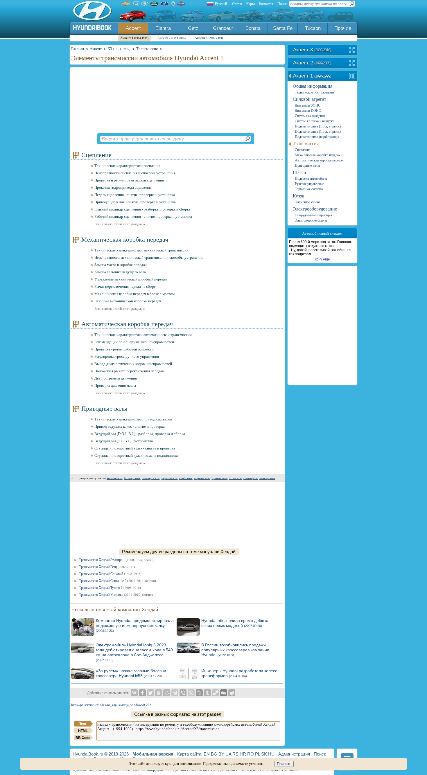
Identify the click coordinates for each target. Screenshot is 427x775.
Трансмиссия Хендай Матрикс (116, 595)
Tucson (313, 28)
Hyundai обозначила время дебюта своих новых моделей (234, 623)
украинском (169, 478)
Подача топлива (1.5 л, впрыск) (318, 132)
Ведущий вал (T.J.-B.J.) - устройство (123, 441)
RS (235, 753)
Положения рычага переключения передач (129, 371)
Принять (284, 764)
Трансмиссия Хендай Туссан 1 (110, 588)
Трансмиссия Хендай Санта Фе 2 (117, 581)
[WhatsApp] (191, 692)
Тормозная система (309, 189)
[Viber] (183, 692)
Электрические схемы (311, 220)
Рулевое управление (309, 184)
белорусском (150, 478)
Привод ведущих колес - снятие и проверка (129, 426)
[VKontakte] (134, 692)
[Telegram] (174, 692)
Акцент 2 (171, 37)
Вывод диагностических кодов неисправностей (133, 364)
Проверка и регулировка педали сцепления (129, 180)
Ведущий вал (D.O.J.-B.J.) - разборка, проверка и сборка (139, 433)
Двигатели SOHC (307, 105)
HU (271, 753)
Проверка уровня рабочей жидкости (124, 349)
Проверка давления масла (115, 385)
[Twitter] (150, 692)
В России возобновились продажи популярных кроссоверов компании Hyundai (235, 650)
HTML (83, 731)
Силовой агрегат (309, 99)
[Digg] (223, 692)
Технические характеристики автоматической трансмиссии (143, 334)
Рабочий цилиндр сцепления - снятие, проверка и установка (143, 216)
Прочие (342, 28)
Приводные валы (104, 408)
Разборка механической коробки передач (127, 301)
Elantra (163, 28)
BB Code (83, 738)
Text (82, 724)
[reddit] (231, 692)
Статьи (237, 4)
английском (114, 478)
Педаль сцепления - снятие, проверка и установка (134, 195)
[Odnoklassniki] (158, 692)
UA (228, 753)
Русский (221, 4)
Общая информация (312, 86)
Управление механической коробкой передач (130, 279)
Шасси (299, 172)
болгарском (132, 478)
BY (221, 753)
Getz (193, 28)
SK (264, 753)
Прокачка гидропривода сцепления (123, 187)
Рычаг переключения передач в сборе (125, 286)
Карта (250, 4)
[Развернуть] (352, 50)
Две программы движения (115, 378)
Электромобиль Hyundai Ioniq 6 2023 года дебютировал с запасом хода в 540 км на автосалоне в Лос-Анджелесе (134, 652)
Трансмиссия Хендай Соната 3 (110, 574)
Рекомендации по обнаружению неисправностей (134, 342)
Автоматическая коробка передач (127, 324)
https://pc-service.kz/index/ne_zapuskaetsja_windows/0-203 (111, 704)
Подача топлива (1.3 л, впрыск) (318, 126)
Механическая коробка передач (124, 239)
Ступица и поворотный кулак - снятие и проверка (134, 448)
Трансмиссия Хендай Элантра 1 (117, 560)
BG (214, 753)
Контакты (266, 4)
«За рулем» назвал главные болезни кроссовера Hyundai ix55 (131, 673)
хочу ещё (322, 259)
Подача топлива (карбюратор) (317, 137)
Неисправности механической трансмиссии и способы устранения (148, 257)
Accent (133, 28)
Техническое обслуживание (314, 92)
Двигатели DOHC (308, 111)
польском (235, 478)
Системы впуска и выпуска (314, 121)
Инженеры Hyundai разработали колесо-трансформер (240, 673)
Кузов (298, 195)
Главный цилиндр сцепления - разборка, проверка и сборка (142, 209)
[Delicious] (215, 692)
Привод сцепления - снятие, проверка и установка (135, 202)
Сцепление (96, 155)
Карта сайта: (189, 753)
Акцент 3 (209, 37)
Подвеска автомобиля (311, 179)
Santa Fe (283, 28)
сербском (185, 478)
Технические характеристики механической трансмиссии (141, 250)
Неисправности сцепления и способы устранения (134, 173)
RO (250, 753)
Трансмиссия (306, 143)
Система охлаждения (310, 116)
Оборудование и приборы (313, 215)
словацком (250, 478)
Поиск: (282, 4)
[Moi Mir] (166, 692)
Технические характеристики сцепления (127, 165)
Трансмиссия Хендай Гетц (107, 567)
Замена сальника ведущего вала (120, 272)
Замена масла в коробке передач (120, 264)
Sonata (253, 28)
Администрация (294, 753)
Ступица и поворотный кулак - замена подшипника (136, 455)
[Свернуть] (352, 76)
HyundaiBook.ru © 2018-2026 (101, 753)
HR (243, 753)
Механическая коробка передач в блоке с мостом (134, 294)
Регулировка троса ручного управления (126, 356)
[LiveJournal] (199, 692)
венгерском (267, 478)
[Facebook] (142, 692)
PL (257, 753)
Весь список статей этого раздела (119, 224)
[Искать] (247, 139)
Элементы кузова (307, 202)
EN (207, 753)
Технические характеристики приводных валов (133, 419)
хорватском (202, 478)
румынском (219, 478)
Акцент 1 (134, 37)
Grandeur (223, 28)
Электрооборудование (315, 208)
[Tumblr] (207, 692)
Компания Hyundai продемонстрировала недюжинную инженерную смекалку (135, 625)
